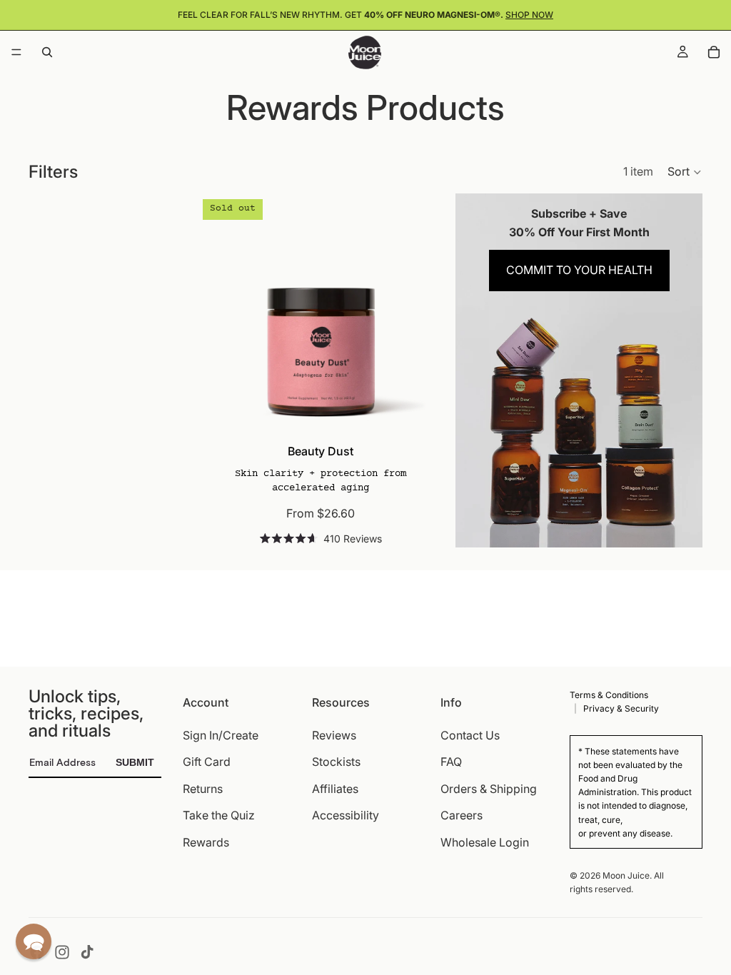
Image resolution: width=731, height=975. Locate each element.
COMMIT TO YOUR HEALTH (579, 270)
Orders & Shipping (488, 788)
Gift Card (207, 761)
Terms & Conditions (609, 694)
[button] (684, 172)
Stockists (336, 761)
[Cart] (714, 52)
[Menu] (16, 52)
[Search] (47, 52)
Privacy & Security (621, 708)
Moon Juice (626, 875)
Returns (203, 788)
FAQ (451, 761)
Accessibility (345, 815)
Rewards (206, 842)
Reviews (334, 734)
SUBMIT (135, 762)
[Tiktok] (87, 952)
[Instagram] (62, 952)
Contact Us (470, 734)
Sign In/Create (220, 734)
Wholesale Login (484, 842)
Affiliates (335, 788)
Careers (461, 815)
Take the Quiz (219, 815)
